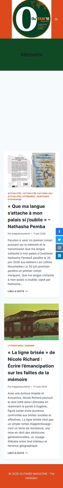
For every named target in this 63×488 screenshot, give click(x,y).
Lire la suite (17, 291)
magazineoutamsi (21, 233)
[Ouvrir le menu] (56, 19)
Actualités (14, 193)
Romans (30, 345)
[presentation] (31, 169)
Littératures (15, 345)
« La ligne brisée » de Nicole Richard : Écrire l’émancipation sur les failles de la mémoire (31, 366)
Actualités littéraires (21, 196)
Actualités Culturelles (37, 193)
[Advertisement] (31, 115)
